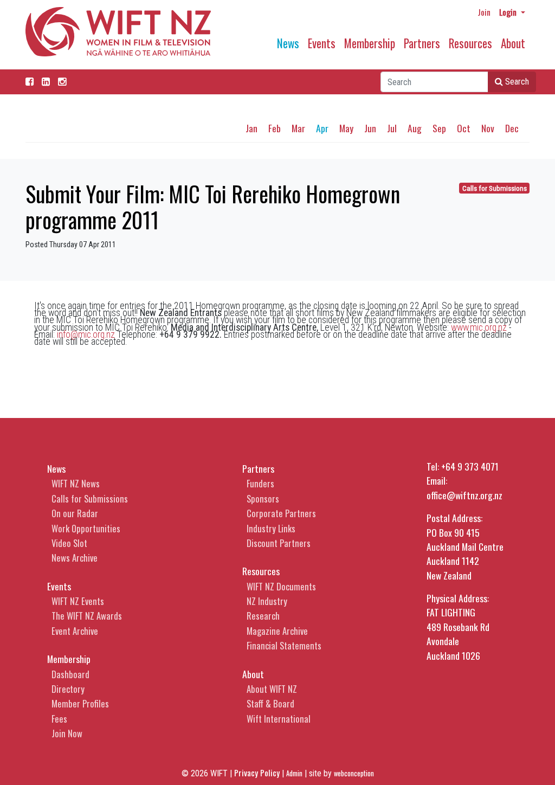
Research (263, 615)
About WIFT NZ (272, 689)
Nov (487, 128)
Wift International (279, 718)
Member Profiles (80, 703)
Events (321, 43)
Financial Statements (284, 645)
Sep (439, 128)
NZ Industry (267, 601)
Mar (298, 128)
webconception (354, 773)
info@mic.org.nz (86, 334)
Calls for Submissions (494, 188)
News (288, 43)
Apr (322, 128)
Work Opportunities (85, 528)
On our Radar (74, 513)
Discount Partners (279, 543)
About (513, 43)
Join (484, 11)
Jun (370, 128)
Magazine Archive (277, 631)
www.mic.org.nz (479, 327)
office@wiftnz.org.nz (464, 495)
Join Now (66, 733)
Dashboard (70, 674)
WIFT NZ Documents (281, 586)
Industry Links (271, 528)
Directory (68, 689)
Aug (415, 128)
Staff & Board (270, 703)
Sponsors (263, 498)
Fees (59, 718)
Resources (470, 43)
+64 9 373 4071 (470, 466)
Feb (274, 128)
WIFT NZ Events (77, 601)
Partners (422, 43)
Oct (463, 128)
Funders (260, 483)
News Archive (74, 557)
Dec (512, 128)
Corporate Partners (281, 513)
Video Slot (69, 543)
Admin (294, 773)
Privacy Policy (257, 772)
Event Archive (74, 631)
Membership (369, 43)
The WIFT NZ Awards (86, 615)
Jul (392, 128)
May (346, 128)
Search (516, 81)
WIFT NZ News (75, 483)
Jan (251, 128)
